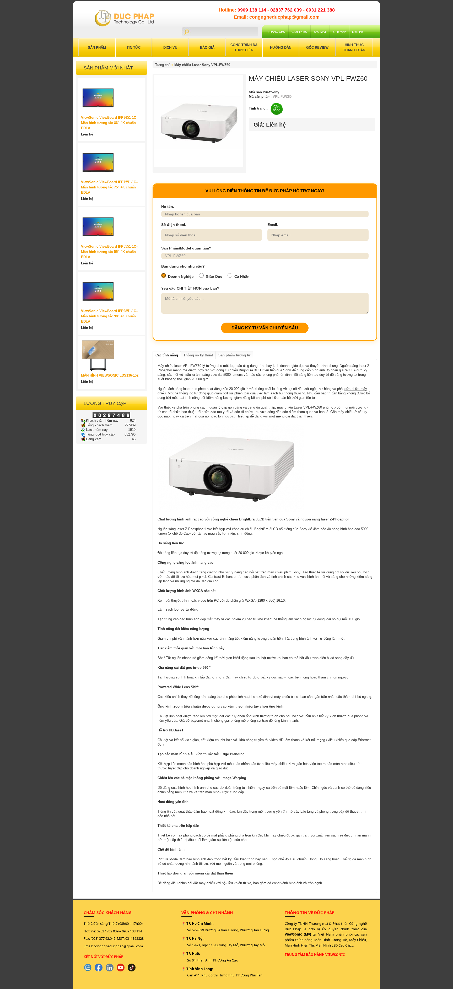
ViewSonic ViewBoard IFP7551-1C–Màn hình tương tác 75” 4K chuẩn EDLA (109, 187)
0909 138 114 (252, 10)
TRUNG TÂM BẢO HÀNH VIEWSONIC (315, 954)
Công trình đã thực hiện (243, 47)
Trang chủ (276, 31)
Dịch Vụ (170, 48)
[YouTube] (121, 967)
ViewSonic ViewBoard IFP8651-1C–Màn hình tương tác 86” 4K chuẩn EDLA (109, 123)
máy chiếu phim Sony (283, 572)
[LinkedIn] (110, 967)
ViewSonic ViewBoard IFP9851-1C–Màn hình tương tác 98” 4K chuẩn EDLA (109, 316)
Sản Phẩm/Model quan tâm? (186, 248)
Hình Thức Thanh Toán (354, 47)
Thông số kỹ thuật (198, 355)
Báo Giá (207, 48)
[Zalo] (87, 967)
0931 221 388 (320, 10)
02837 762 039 (286, 10)
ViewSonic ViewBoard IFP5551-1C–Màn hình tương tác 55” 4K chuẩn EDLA (109, 251)
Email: (272, 224)
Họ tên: (167, 206)
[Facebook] (99, 967)
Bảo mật (320, 31)
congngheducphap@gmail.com (118, 946)
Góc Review (317, 48)
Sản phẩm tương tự (234, 355)
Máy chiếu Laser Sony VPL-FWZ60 (202, 65)
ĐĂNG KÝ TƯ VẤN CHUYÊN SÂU (264, 328)
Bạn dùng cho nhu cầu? (183, 266)
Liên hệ (357, 31)
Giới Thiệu (299, 31)
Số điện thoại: (173, 224)
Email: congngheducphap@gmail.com (277, 17)
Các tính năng (166, 355)
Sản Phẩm (97, 48)
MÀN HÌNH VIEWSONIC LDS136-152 (109, 375)
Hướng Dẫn (280, 48)
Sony (275, 92)
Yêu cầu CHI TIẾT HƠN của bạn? (190, 288)
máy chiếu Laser (289, 407)
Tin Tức (134, 48)
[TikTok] (132, 967)
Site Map (339, 31)
